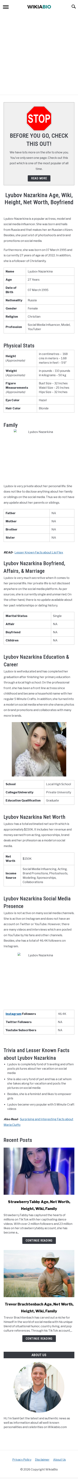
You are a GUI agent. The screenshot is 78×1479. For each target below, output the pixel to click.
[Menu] (6, 7)
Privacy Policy (21, 1459)
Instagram (13, 1014)
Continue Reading (39, 1240)
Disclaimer (42, 1459)
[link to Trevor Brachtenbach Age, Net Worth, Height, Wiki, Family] (39, 1273)
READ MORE (39, 178)
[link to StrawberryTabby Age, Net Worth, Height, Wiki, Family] (39, 1171)
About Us (59, 1459)
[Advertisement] (39, 54)
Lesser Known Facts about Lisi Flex (39, 552)
